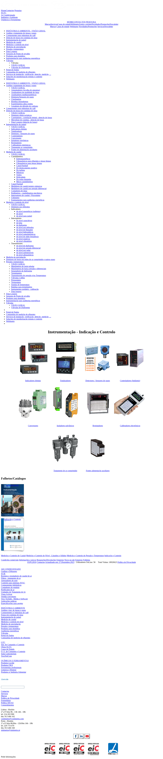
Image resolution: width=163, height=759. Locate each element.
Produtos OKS (7, 665)
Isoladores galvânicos (19, 140)
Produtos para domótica (15, 56)
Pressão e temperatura (15, 49)
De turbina (20, 170)
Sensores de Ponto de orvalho (18, 54)
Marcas (48, 24)
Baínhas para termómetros (21, 287)
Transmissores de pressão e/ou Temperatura (28, 275)
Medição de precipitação (16, 47)
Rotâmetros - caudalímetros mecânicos (26, 193)
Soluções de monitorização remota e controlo (24, 77)
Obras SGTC (6, 647)
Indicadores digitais (19, 129)
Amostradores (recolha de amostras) (25, 90)
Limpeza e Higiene (8, 670)
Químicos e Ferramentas (11, 20)
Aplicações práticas (9, 601)
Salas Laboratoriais (8, 654)
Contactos (10, 10)
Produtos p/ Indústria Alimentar (13, 672)
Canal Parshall (22, 166)
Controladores (17, 136)
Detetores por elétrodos (20, 207)
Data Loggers (11, 51)
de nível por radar (23, 250)
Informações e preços (27, 560)
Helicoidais (20, 177)
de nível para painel (24, 216)
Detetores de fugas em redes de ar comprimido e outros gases (30, 259)
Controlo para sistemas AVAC (13, 583)
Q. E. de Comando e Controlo (13, 651)
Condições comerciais (10, 560)
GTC (3, 642)
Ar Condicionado (8, 15)
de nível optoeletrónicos (25, 234)
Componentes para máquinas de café (21, 35)
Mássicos (20, 172)
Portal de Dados (12, 70)
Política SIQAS (7, 703)
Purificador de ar (7, 590)
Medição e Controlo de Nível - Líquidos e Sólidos (46, 556)
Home (3, 10)
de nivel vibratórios (24, 241)
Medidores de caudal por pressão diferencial (28, 188)
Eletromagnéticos (23, 159)
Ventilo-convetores (8, 596)
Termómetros (16, 273)
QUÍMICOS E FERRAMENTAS (15, 661)
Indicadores (16, 209)
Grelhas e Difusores (9, 571)
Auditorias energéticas (10, 631)
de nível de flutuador (24, 230)
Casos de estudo (64, 24)
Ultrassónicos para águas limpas (29, 163)
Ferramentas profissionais (11, 667)
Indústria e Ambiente (9, 17)
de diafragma (21, 225)
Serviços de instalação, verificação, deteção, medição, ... (28, 74)
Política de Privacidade (127, 562)
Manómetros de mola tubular (22, 266)
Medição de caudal (13, 42)
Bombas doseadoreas (19, 101)
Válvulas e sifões (18, 278)
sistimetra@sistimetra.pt (10, 730)
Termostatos (16, 282)
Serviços (54, 24)
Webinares (75, 24)
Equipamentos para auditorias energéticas (27, 200)
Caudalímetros (17, 156)
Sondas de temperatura (20, 285)
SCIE (3, 574)
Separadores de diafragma (21, 271)
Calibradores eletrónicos (21, 145)
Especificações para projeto (12, 603)
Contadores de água (19, 191)
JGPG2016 (31, 562)
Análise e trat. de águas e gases (13, 610)
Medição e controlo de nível (17, 44)
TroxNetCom (6, 656)
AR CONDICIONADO (11, 569)
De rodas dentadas (23, 179)
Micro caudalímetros (24, 182)
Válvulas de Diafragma (20, 67)
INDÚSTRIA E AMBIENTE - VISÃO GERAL (26, 31)
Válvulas (9, 61)
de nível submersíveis (24, 253)
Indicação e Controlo (112, 556)
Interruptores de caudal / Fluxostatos (25, 195)
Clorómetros (16, 99)
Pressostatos (16, 280)
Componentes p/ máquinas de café (15, 612)
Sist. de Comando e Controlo (12, 645)
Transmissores (17, 243)
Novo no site (69, 560)
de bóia (19, 223)
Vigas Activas (6, 594)
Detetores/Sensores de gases (22, 97)
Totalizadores (16, 131)
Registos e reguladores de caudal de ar (16, 576)
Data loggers (16, 291)
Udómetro (15, 198)
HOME (70, 22)
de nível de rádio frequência (27, 236)
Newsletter (114, 24)
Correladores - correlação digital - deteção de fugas (31, 117)
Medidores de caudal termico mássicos (26, 186)
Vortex (19, 175)
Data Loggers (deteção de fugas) (24, 122)
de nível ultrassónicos (24, 255)
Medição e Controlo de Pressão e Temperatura (85, 556)
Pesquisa (18, 10)
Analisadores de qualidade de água (25, 92)
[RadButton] (75, 736)
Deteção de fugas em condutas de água (21, 38)
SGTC (3, 13)
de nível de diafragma (25, 246)
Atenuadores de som (9, 580)
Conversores (16, 138)
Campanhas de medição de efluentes (20, 72)
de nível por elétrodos (25, 227)
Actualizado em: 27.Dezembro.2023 (59, 562)
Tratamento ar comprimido (21, 147)
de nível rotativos (23, 239)
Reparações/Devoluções (46, 560)
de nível (19, 214)
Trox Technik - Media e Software (14, 599)
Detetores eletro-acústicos (21, 115)
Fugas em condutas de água (12, 615)
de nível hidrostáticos (24, 232)
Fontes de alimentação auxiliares (24, 150)
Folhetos (86, 560)
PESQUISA (91, 22)
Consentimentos (7, 705)
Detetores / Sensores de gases (23, 133)
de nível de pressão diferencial (28, 248)
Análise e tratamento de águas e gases (21, 33)
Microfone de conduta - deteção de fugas (27, 120)
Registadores (16, 143)
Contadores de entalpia (10, 587)
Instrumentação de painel (16, 40)
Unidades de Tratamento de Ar (13, 592)
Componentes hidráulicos (11, 585)
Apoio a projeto (85, 24)
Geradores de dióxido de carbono (24, 106)
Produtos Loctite (7, 663)
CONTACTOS (79, 22)
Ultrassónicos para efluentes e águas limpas (33, 161)
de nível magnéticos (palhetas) (28, 211)
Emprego (60, 560)
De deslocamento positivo (26, 168)
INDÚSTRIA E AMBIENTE (13, 608)
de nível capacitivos (24, 220)
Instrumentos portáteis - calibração (25, 289)
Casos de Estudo (7, 649)
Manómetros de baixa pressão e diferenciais (28, 269)
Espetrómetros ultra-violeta (22, 104)
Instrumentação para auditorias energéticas (23, 58)
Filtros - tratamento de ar (11, 578)
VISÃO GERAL (18, 65)
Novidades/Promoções (101, 24)
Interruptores (16, 218)
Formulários (6, 700)
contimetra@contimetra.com (12, 719)
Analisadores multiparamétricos (23, 95)
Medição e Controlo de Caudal (13, 556)
